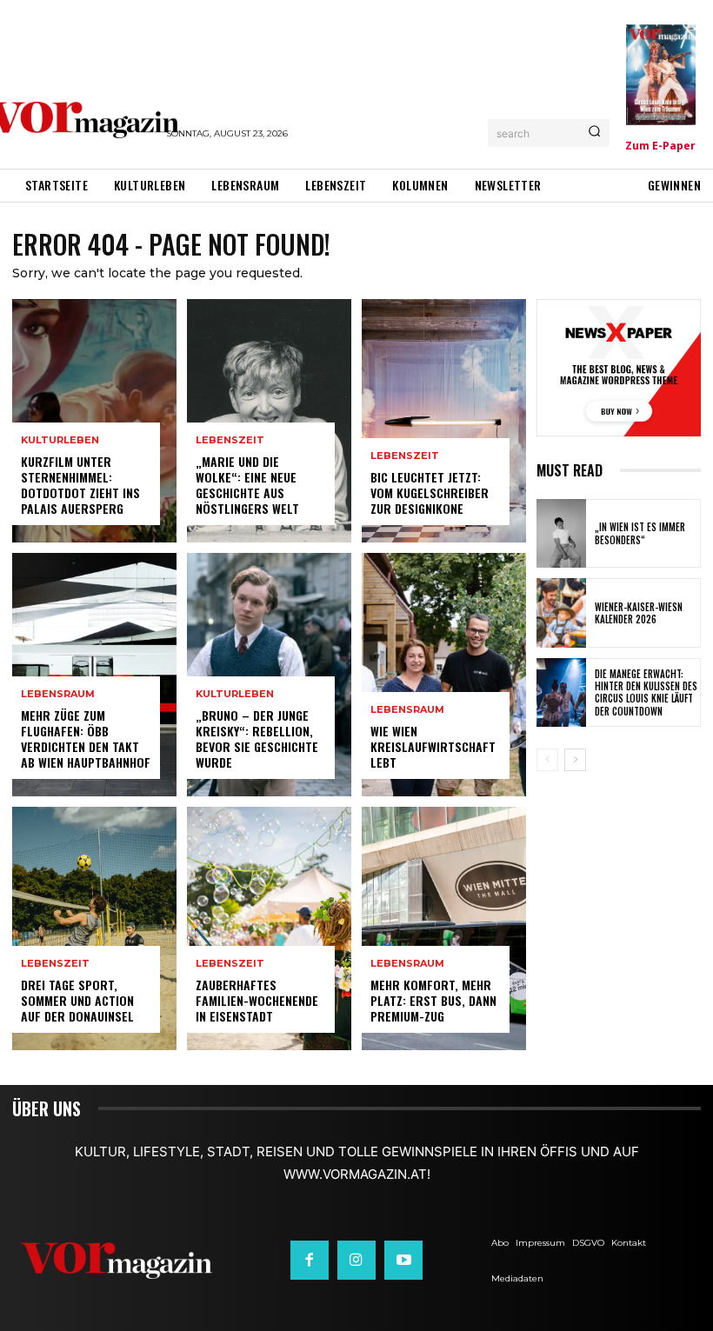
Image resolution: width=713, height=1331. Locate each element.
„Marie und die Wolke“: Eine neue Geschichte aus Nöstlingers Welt (247, 485)
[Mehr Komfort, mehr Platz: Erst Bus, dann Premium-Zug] (444, 928)
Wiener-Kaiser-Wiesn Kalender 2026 (639, 613)
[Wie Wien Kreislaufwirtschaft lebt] (444, 674)
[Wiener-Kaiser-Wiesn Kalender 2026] (561, 612)
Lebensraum (58, 694)
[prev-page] (547, 760)
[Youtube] (403, 1260)
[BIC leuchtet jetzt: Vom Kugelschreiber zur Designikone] (444, 420)
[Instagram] (356, 1260)
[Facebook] (309, 1260)
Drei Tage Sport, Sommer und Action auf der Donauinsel (77, 1000)
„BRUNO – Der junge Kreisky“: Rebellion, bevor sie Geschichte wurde (257, 739)
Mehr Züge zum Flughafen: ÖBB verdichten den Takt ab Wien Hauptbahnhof (85, 739)
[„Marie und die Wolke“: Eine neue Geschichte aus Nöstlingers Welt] (269, 420)
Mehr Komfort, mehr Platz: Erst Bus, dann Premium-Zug (433, 1000)
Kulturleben (60, 440)
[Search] (594, 133)
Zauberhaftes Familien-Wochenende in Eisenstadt (257, 1000)
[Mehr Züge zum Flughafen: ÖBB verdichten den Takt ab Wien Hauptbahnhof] (94, 674)
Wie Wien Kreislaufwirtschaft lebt (433, 746)
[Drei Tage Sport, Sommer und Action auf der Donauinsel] (94, 928)
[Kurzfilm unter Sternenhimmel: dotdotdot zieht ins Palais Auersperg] (94, 420)
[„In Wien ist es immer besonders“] (561, 533)
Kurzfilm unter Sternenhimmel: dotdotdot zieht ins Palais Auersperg (80, 485)
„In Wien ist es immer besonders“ (640, 533)
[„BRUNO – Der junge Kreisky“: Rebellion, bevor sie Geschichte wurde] (269, 674)
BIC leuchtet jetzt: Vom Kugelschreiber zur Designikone (429, 492)
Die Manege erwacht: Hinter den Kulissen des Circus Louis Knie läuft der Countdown (646, 692)
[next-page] (575, 760)
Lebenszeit (55, 963)
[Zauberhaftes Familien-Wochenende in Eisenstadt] (269, 928)
